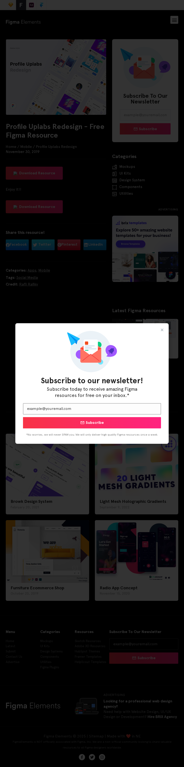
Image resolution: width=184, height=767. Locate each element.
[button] (162, 330)
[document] (92, 383)
